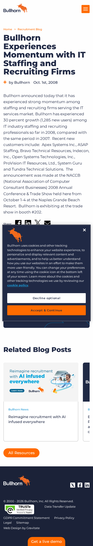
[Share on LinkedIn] (28, 224)
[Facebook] (79, 485)
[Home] (15, 11)
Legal (7, 522)
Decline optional (46, 298)
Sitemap (22, 522)
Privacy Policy (64, 518)
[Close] (84, 230)
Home (7, 29)
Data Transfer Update (60, 506)
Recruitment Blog (30, 29)
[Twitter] (72, 485)
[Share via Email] (47, 224)
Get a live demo (46, 541)
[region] (46, 272)
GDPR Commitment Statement (26, 518)
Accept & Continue (46, 310)
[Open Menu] (85, 9)
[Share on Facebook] (18, 224)
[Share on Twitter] (38, 224)
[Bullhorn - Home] (16, 481)
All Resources (21, 453)
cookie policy (17, 285)
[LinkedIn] (87, 485)
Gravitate (33, 528)
